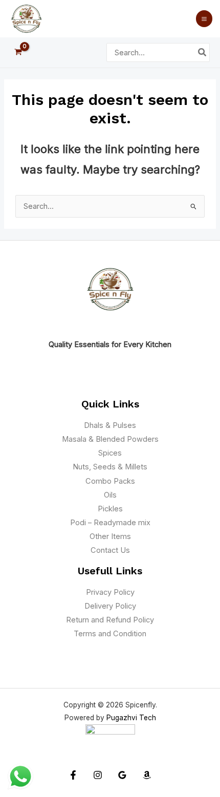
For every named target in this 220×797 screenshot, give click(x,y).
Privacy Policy (110, 592)
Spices (110, 453)
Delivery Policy (110, 606)
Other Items (110, 536)
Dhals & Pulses (110, 425)
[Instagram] (97, 775)
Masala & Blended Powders (110, 439)
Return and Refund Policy (110, 619)
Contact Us (110, 550)
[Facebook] (73, 775)
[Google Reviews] (122, 775)
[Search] (202, 53)
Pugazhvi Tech (131, 718)
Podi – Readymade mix (110, 522)
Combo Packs (110, 481)
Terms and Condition (110, 633)
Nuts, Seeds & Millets (110, 466)
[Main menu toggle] (204, 18)
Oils (110, 495)
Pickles (110, 508)
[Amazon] (146, 775)
